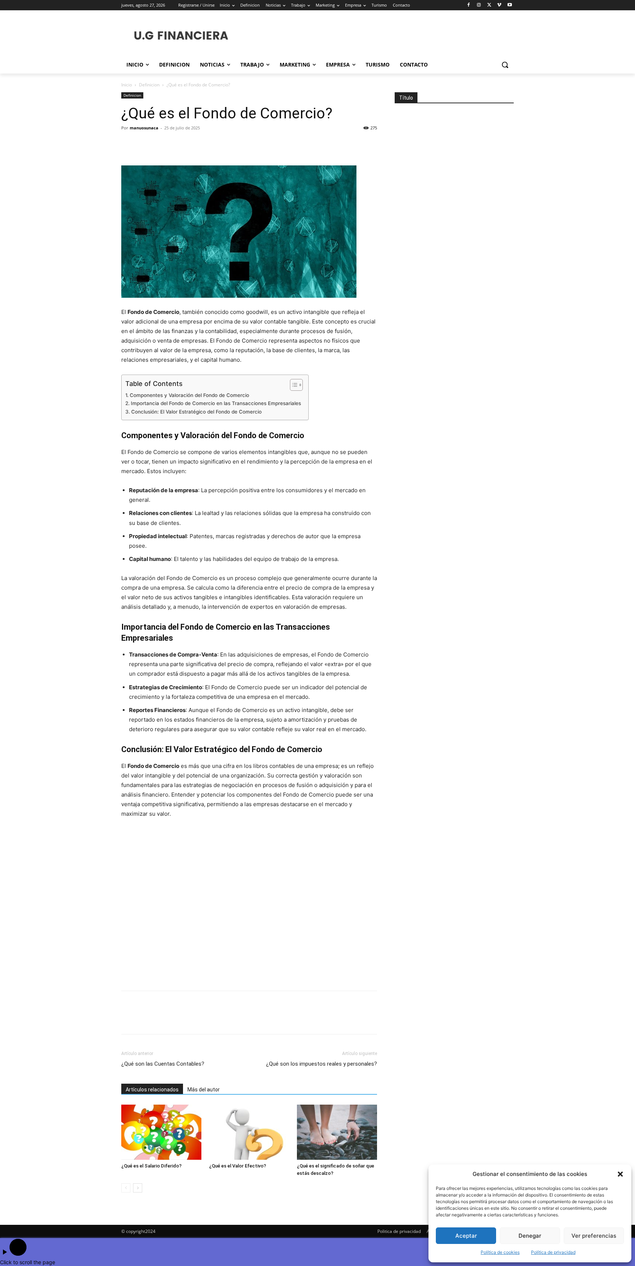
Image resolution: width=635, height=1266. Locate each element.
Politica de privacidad (399, 1231)
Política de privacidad (553, 1252)
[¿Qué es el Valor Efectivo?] (249, 1132)
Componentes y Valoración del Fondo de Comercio (189, 395)
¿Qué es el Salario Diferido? (151, 1166)
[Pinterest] (162, 144)
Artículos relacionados (152, 1089)
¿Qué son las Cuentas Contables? (162, 1064)
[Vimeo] (499, 5)
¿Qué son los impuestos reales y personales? (321, 1064)
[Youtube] (509, 5)
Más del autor (203, 1089)
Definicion (149, 85)
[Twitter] (489, 5)
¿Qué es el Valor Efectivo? (237, 1166)
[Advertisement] (249, 905)
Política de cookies (500, 1252)
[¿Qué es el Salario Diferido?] (161, 1132)
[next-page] (137, 1187)
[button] (620, 1174)
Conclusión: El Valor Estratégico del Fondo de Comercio (196, 412)
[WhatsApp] (179, 144)
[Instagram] (479, 5)
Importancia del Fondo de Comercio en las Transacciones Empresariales (216, 403)
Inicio (126, 85)
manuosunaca (144, 127)
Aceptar (466, 1235)
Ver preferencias (593, 1235)
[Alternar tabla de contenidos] (292, 385)
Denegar (530, 1235)
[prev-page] (125, 1187)
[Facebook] (468, 5)
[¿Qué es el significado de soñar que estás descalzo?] (337, 1132)
